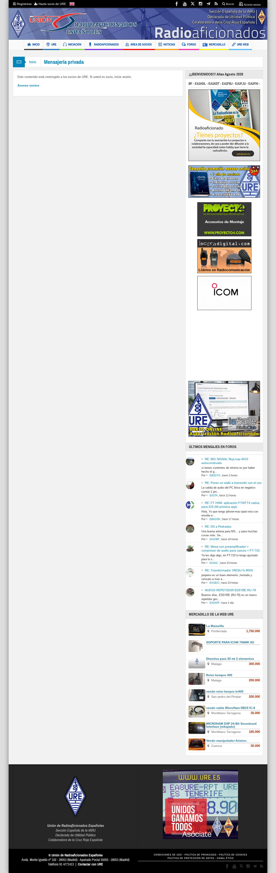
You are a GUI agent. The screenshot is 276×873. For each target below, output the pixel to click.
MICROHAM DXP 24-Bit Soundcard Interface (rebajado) (231, 725)
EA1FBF (214, 539)
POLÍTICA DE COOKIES (233, 854)
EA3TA (213, 495)
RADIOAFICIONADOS (106, 44)
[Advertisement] (224, 347)
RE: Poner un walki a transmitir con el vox (233, 482)
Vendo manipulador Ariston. (226, 740)
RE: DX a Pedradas (218, 526)
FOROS (191, 44)
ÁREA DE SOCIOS (141, 44)
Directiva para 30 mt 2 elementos (230, 658)
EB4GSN (215, 519)
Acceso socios (28, 85)
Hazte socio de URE (52, 4)
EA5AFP (215, 602)
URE (53, 44)
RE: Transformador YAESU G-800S (229, 570)
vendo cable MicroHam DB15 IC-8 (230, 708)
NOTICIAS (169, 44)
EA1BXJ (214, 582)
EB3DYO (215, 475)
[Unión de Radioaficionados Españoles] (138, 23)
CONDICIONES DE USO (168, 854)
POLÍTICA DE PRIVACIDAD (200, 854)
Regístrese (25, 4)
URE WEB (243, 44)
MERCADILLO (217, 44)
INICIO (36, 44)
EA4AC (214, 562)
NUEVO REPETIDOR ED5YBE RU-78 (230, 590)
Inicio (32, 62)
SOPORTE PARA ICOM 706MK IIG (230, 642)
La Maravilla (215, 626)
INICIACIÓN (74, 44)
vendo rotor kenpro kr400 (224, 691)
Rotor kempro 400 (219, 675)
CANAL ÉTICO (225, 858)
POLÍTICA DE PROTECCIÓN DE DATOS (191, 858)
